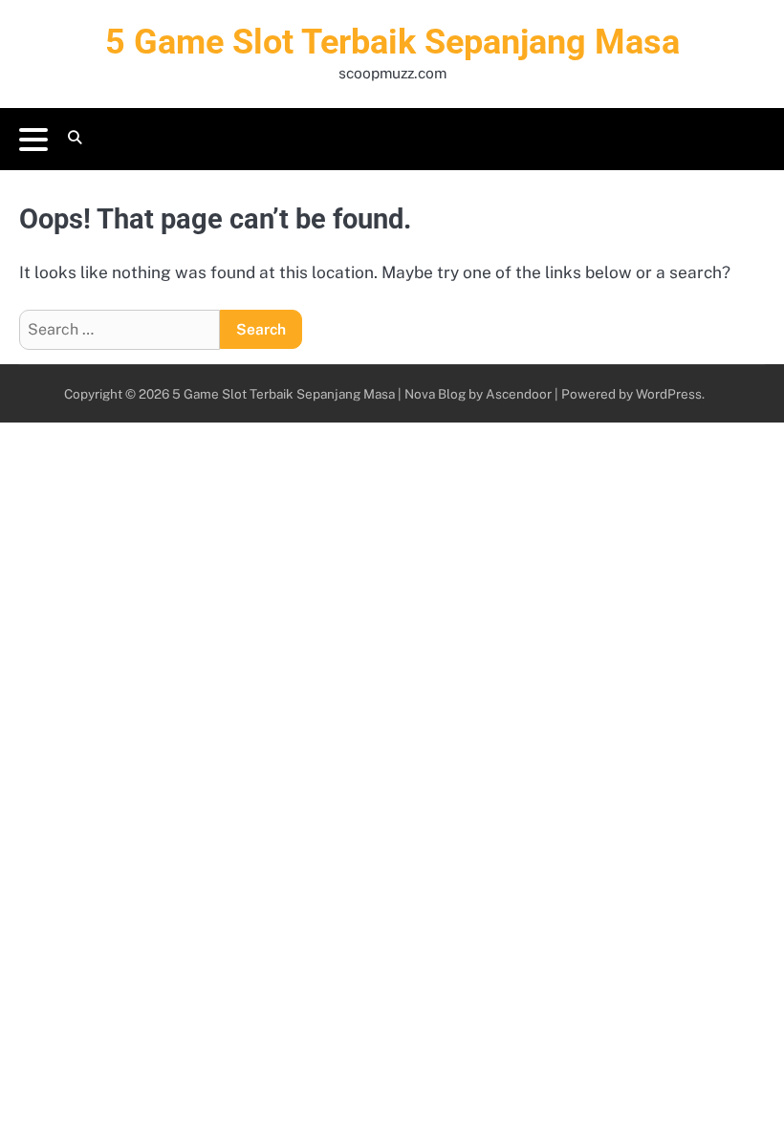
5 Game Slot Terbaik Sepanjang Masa (392, 42)
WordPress (669, 393)
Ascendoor (519, 393)
